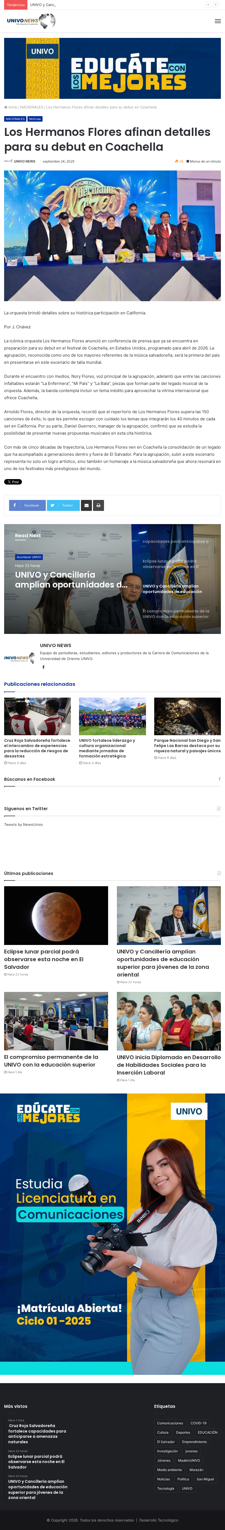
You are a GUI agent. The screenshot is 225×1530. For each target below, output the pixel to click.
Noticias (35, 119)
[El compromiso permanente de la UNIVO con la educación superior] (56, 1021)
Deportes (183, 1432)
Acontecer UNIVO (29, 557)
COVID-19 (198, 1423)
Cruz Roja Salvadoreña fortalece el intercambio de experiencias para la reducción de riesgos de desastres (37, 748)
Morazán (196, 1470)
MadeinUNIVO (189, 1460)
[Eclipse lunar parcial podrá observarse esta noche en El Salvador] (56, 915)
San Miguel (205, 1479)
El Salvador (166, 1442)
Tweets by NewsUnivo (23, 824)
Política (183, 1479)
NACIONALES (31, 107)
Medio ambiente (169, 1470)
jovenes (191, 1451)
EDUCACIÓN (208, 1432)
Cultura (162, 1432)
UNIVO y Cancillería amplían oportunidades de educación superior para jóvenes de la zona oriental (114, 4)
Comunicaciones (170, 1423)
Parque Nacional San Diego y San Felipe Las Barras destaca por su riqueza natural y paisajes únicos (187, 746)
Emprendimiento (194, 1442)
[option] (112, 579)
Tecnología (165, 1488)
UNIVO (187, 1488)
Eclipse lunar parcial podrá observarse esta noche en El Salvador (43, 959)
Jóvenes (163, 1460)
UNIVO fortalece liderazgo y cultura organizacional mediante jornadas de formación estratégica (107, 748)
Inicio (12, 107)
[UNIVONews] (30, 21)
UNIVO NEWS (24, 161)
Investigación (167, 1451)
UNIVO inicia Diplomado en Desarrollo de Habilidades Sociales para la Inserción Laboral (169, 1064)
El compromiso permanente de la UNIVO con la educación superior (73, 580)
